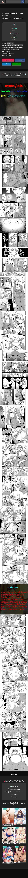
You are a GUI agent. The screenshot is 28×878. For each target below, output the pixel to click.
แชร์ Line (17, 64)
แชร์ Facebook (20, 60)
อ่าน (9, 60)
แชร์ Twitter (7, 64)
